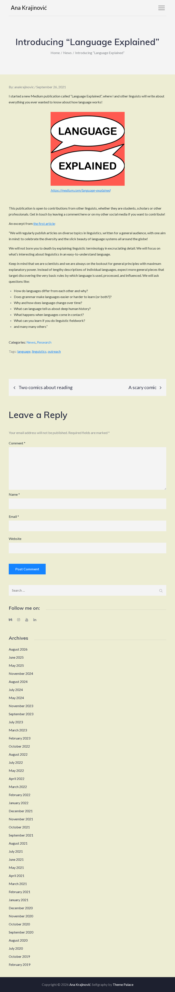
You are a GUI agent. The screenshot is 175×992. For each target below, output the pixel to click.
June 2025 (16, 657)
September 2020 (21, 932)
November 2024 (21, 673)
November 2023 (21, 706)
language (24, 351)
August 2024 (18, 681)
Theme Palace (123, 984)
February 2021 (19, 892)
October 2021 (19, 827)
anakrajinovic (24, 87)
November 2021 (21, 819)
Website (15, 539)
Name (14, 494)
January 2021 (18, 900)
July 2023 (16, 722)
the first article (44, 223)
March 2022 (18, 787)
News (31, 342)
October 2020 (19, 924)
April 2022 (16, 778)
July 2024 (16, 690)
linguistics (39, 351)
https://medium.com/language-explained (80, 190)
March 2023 (18, 730)
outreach (54, 351)
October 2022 (19, 746)
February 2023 (19, 738)
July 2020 (16, 948)
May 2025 (16, 665)
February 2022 (19, 795)
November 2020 (21, 916)
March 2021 (18, 884)
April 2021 (16, 876)
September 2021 (21, 835)
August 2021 (18, 843)
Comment (17, 443)
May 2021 (16, 867)
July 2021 (16, 851)
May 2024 (16, 698)
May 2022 (16, 770)
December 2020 (21, 908)
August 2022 (18, 754)
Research (44, 342)
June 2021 (16, 859)
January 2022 (18, 803)
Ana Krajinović (29, 7)
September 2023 (21, 714)
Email (14, 516)
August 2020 (18, 940)
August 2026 (18, 649)
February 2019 (19, 964)
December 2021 (21, 811)
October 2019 (19, 956)
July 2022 (16, 762)
